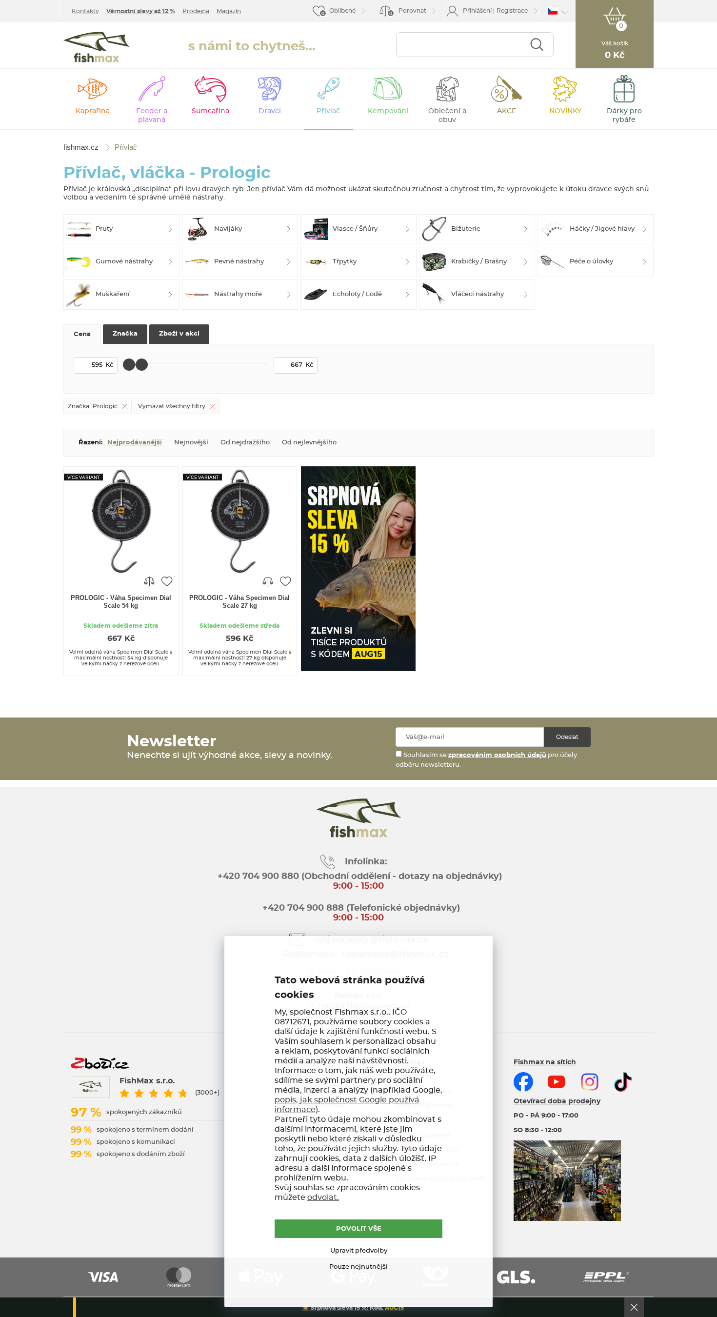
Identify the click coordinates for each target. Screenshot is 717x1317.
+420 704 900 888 (302, 908)
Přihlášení (477, 11)
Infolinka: (366, 862)
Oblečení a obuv (447, 115)
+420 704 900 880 (258, 876)
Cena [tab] (82, 334)
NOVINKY (565, 111)
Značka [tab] (125, 334)
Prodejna (195, 11)
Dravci (270, 111)
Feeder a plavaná (151, 115)
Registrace (512, 11)
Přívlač (328, 111)
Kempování (388, 111)
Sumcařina (210, 111)
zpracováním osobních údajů (497, 755)
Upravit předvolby (358, 1251)
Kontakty (85, 11)
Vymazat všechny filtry (171, 406)
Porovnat (407, 12)
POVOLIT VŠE (358, 1229)
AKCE (506, 111)
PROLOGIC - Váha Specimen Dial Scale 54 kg (121, 601)
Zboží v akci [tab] (179, 334)
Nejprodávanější (134, 442)
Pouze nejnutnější (358, 1267)
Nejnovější (191, 442)
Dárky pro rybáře (624, 115)
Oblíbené (342, 11)
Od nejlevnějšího (309, 442)
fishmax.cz (96, 47)
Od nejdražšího (245, 442)
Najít (536, 45)
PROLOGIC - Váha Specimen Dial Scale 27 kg (239, 601)
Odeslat (567, 737)
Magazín (229, 11)
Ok (634, 1307)
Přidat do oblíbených (166, 581)
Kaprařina (93, 111)
